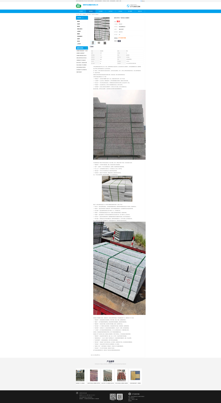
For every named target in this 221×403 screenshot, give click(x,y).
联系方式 (140, 11)
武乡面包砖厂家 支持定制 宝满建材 (82, 69)
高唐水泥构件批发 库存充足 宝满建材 (82, 57)
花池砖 (78, 23)
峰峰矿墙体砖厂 (79, 72)
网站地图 (97, 398)
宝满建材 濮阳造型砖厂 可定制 (82, 50)
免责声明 (89, 398)
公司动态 (120, 11)
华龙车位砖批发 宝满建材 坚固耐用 (82, 383)
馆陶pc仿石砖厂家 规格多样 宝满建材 (138, 383)
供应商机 (91, 11)
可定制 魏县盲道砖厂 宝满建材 (96, 383)
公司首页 (81, 11)
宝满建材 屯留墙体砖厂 (81, 53)
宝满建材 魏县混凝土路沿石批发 (82, 55)
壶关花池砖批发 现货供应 (81, 67)
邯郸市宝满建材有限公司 (83, 397)
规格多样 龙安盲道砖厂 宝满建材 (110, 383)
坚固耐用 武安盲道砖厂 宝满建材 (124, 383)
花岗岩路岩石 (79, 36)
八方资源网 (86, 398)
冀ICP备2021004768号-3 (91, 395)
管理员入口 (93, 398)
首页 (81, 14)
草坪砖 (78, 41)
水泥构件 (79, 31)
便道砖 (78, 33)
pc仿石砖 (79, 43)
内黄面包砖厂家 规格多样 (81, 60)
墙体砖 (78, 21)
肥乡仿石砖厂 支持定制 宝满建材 (82, 62)
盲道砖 (78, 38)
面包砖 (78, 26)
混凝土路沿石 (79, 28)
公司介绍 (110, 11)
